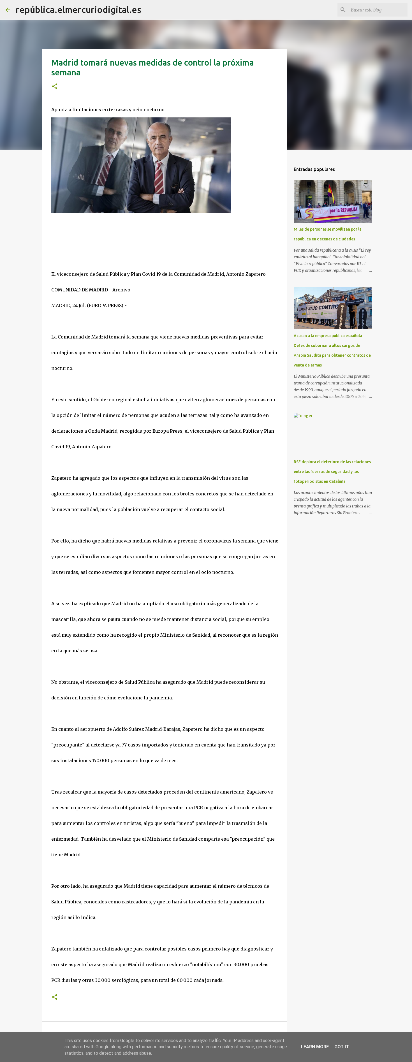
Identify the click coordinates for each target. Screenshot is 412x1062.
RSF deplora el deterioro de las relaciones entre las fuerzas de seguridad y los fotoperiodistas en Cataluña (332, 472)
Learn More (315, 1046)
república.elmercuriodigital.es (78, 9)
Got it (341, 1046)
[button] (54, 87)
